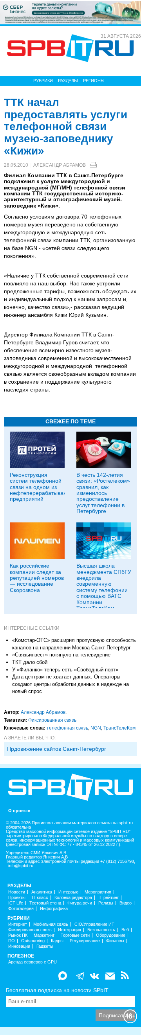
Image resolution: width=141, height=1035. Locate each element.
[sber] (70, 12)
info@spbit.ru (20, 866)
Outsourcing (33, 941)
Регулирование (85, 941)
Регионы (94, 80)
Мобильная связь (50, 924)
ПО (11, 941)
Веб (125, 930)
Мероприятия (98, 892)
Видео (125, 903)
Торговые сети (75, 935)
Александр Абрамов (59, 165)
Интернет (17, 924)
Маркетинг (44, 935)
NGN (95, 728)
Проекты (16, 897)
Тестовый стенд (45, 903)
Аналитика (41, 892)
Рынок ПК (17, 935)
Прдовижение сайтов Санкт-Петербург (56, 749)
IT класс (40, 897)
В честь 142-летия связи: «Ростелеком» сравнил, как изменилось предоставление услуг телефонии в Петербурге (103, 493)
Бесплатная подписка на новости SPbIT (57, 990)
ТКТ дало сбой (29, 662)
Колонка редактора (73, 897)
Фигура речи (79, 903)
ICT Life (15, 903)
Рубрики (43, 80)
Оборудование (110, 935)
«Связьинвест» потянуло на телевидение (61, 655)
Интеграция (69, 930)
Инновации (19, 946)
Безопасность (101, 930)
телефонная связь (67, 728)
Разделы (68, 80)
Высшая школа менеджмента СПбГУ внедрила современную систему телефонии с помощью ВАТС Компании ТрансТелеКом (103, 587)
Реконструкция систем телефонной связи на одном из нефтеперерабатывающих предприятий (44, 487)
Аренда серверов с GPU (32, 962)
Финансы (115, 941)
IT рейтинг (108, 897)
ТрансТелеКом (119, 728)
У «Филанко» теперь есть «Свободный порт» (65, 670)
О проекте (19, 811)
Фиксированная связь (52, 720)
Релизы (105, 903)
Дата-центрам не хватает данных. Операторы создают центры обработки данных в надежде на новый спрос (70, 684)
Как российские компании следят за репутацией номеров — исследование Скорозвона (37, 578)
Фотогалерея (21, 908)
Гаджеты (44, 946)
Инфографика (54, 908)
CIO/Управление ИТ (94, 924)
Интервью (68, 892)
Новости (16, 892)
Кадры (57, 941)
